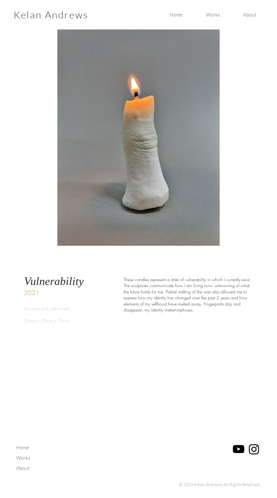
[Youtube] (238, 449)
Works (23, 458)
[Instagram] (254, 449)
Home (22, 447)
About (22, 468)
